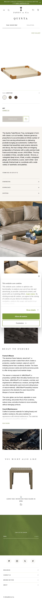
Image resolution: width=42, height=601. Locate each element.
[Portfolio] (33, 10)
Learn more (30, 294)
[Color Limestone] (4, 97)
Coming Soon (12, 119)
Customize (20, 323)
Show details (31, 310)
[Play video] (21, 439)
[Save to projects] (21, 504)
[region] (21, 439)
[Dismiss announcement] (40, 2)
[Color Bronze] (16, 97)
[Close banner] (39, 276)
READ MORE (6, 423)
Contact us (5, 110)
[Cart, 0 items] (38, 10)
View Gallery (35, 33)
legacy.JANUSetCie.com (22, 3)
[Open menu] (4, 10)
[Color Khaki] (10, 97)
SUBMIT (36, 536)
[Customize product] (21, 497)
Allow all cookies (21, 316)
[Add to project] (26, 119)
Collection (30, 25)
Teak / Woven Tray (11, 25)
